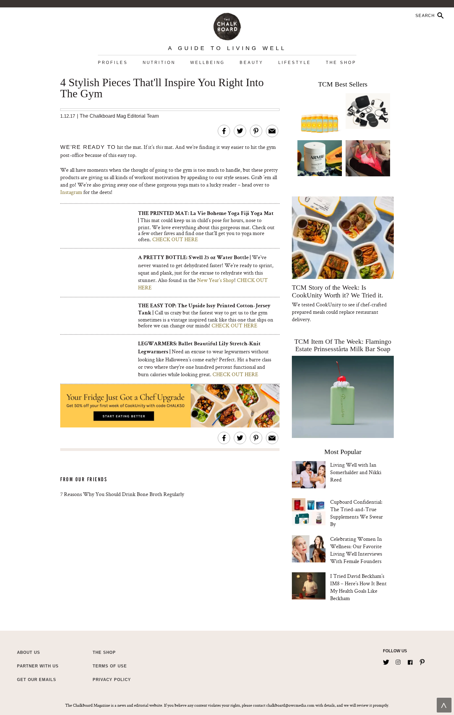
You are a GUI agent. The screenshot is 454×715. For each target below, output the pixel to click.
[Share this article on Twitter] (240, 131)
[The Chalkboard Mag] (227, 25)
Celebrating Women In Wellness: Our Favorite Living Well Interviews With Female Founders (356, 550)
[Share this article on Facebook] (224, 131)
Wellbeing (207, 62)
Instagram (71, 192)
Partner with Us (38, 666)
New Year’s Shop (215, 280)
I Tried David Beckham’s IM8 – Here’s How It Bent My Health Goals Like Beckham (358, 587)
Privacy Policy (112, 679)
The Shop (341, 62)
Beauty (251, 62)
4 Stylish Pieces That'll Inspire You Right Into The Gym (162, 88)
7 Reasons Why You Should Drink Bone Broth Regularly (122, 494)
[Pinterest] (422, 661)
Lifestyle (294, 62)
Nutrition (159, 62)
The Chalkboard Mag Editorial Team (119, 116)
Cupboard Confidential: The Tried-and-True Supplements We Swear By (356, 513)
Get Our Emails (36, 679)
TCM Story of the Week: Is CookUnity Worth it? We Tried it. (337, 291)
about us (28, 652)
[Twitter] (386, 661)
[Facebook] (410, 661)
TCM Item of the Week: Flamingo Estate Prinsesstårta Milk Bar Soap (342, 345)
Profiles (113, 62)
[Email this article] (272, 131)
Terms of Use (110, 666)
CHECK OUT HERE (175, 239)
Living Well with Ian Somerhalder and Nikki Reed (355, 472)
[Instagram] (398, 661)
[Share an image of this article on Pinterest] (256, 131)
